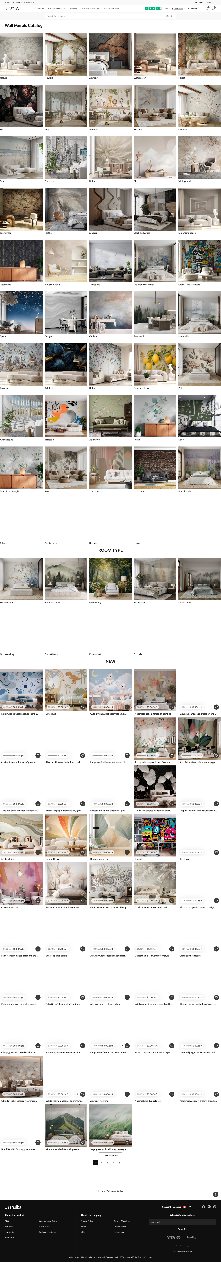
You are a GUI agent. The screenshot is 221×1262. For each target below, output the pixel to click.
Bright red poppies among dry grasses (64, 810)
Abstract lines (8, 859)
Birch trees (184, 859)
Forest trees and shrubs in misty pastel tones (153, 1052)
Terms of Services (122, 1221)
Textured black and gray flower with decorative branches (19, 810)
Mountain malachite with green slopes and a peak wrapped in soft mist (64, 1149)
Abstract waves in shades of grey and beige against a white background (198, 1004)
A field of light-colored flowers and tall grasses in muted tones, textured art (19, 1100)
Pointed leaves (53, 859)
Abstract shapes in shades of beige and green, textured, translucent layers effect (198, 907)
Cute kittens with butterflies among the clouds (109, 713)
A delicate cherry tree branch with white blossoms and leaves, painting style (153, 907)
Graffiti (138, 859)
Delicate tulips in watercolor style (152, 955)
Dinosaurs (51, 713)
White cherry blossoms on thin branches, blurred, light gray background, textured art (64, 1100)
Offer (83, 1232)
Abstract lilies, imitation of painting (153, 713)
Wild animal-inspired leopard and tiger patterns (153, 1004)
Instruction (10, 1237)
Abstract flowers (99, 1100)
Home (100, 1191)
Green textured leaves (190, 955)
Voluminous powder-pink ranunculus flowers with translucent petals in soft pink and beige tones (19, 1004)
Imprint (84, 1226)
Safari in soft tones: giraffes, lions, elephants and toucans (64, 1004)
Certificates (44, 1226)
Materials (9, 1226)
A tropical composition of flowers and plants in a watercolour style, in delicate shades (153, 762)
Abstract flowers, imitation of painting (64, 762)
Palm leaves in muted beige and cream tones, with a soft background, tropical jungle (19, 955)
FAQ (7, 1221)
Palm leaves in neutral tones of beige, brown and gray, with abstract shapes (109, 907)
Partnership (119, 1232)
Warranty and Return (48, 1221)
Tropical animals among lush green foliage (198, 810)
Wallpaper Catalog (47, 1232)
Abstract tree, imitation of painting (19, 762)
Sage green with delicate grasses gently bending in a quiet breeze (109, 1149)
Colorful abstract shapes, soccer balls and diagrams (19, 713)
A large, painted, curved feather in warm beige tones (19, 1052)
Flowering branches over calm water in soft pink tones (64, 1052)
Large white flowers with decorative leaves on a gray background (109, 1052)
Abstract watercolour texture (105, 1004)
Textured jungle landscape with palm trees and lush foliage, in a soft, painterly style (198, 1052)
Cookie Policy (120, 1226)
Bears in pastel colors (56, 955)
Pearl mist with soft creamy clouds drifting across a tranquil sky (198, 1100)
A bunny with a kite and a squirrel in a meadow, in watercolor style (109, 955)
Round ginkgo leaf (99, 859)
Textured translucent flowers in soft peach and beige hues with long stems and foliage (64, 907)
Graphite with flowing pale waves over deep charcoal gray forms (19, 1149)
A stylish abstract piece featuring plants (198, 762)
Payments (9, 1232)
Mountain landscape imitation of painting (198, 713)
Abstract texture (9, 907)
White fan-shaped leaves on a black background (153, 810)
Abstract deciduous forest (148, 1100)
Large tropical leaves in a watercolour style (109, 762)
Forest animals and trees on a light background (109, 810)
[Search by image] (167, 16)
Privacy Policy (87, 1221)
